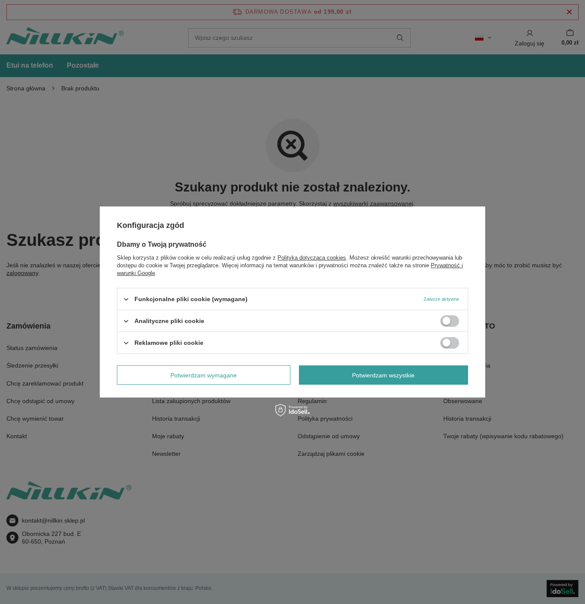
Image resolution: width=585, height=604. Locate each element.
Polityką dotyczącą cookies (312, 257)
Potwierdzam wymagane (203, 374)
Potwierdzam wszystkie (383, 374)
